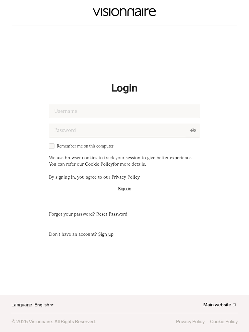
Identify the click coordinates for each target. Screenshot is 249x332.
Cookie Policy (224, 322)
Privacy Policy (190, 322)
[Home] (124, 13)
